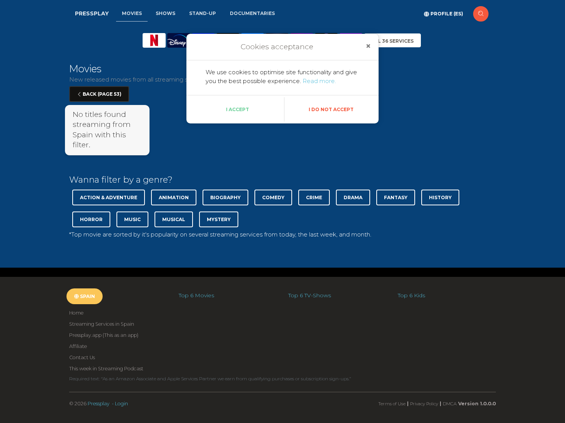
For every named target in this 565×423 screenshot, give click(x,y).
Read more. (319, 81)
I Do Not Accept (331, 109)
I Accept (237, 109)
